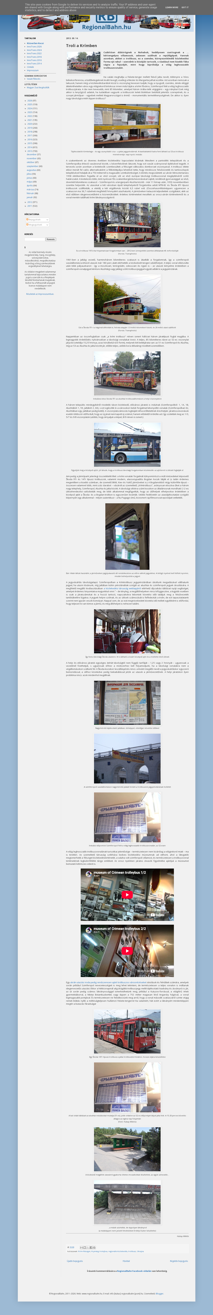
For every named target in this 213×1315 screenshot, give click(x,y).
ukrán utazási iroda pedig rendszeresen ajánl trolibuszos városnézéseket (108, 982)
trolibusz (132, 1251)
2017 (30, 135)
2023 (30, 112)
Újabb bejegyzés (75, 1261)
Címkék (30, 67)
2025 (30, 104)
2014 (30, 147)
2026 (30, 100)
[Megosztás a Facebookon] (91, 1247)
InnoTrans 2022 (34, 53)
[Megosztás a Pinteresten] (94, 1247)
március (31, 189)
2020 (30, 123)
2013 (30, 151)
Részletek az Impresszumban (40, 294)
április (30, 185)
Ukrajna (140, 1251)
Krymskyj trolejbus (99, 1251)
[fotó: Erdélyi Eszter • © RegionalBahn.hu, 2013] (83, 63)
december (32, 154)
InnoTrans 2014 (34, 63)
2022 (30, 116)
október (31, 162)
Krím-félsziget (84, 1251)
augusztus (32, 170)
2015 (30, 143)
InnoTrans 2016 (34, 60)
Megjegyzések (35, 224)
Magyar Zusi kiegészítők (38, 87)
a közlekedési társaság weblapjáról (122, 588)
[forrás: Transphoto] (127, 247)
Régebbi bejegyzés (179, 1261)
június (30, 177)
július (29, 173)
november (32, 158)
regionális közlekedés (117, 1251)
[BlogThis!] (84, 1247)
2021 (30, 120)
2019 (30, 127)
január (30, 197)
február (30, 193)
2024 (30, 108)
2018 (30, 131)
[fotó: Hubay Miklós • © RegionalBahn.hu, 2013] (127, 1112)
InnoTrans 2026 (34, 46)
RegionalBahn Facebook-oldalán (134, 1271)
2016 (30, 139)
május (30, 181)
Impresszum (33, 70)
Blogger (159, 1293)
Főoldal (126, 1261)
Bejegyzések (34, 219)
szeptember (33, 166)
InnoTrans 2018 (34, 56)
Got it (185, 7)
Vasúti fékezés (33, 78)
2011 (30, 206)
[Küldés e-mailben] (81, 1247)
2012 (30, 202)
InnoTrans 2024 (34, 50)
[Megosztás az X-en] (88, 1247)
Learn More (171, 7)
